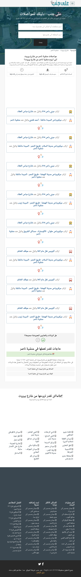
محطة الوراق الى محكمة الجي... (68, 522)
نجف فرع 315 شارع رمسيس (15, 549)
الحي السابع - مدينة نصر (50, 437)
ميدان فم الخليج (34, 457)
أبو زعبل (17, 440)
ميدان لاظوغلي (14, 432)
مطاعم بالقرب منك (15, 570)
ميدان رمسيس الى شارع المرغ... (32, 533)
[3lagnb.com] (57, 3)
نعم (43, 340)
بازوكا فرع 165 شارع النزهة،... (15, 525)
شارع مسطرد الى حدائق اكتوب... (68, 516)
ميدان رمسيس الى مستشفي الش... (32, 510)
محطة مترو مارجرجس (67, 457)
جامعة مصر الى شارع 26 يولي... (69, 528)
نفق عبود (16, 436)
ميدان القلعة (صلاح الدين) (67, 440)
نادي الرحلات (49, 432)
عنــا (24, 570)
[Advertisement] (40, 94)
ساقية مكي (32, 445)
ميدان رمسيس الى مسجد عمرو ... (32, 522)
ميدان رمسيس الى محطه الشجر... (32, 528)
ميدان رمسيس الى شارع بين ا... (50, 551)
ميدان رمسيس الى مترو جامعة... (50, 516)
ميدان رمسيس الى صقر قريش (50, 510)
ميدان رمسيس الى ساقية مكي (50, 539)
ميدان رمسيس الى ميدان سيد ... (32, 545)
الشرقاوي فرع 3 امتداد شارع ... (15, 514)
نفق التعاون (66, 445)
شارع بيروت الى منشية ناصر (68, 551)
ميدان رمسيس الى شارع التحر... (50, 522)
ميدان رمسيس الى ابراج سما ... (32, 516)
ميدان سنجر (49, 446)
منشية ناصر (54, 50)
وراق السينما (49, 442)
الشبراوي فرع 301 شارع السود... (14, 508)
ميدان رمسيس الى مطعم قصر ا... (32, 539)
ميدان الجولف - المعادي (32, 451)
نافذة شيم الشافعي (68, 433)
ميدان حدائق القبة (33, 440)
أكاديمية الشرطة (69, 451)
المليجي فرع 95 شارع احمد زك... (15, 531)
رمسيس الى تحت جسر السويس (68, 545)
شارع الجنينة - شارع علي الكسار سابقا (15, 446)
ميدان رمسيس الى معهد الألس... (32, 551)
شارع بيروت (64, 50)
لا (37, 340)
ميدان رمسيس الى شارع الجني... (50, 545)
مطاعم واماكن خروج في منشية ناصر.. (39, 354)
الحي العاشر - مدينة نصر (33, 433)
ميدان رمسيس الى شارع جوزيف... (50, 528)
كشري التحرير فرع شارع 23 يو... (14, 537)
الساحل (17, 453)
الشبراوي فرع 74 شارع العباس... (14, 520)
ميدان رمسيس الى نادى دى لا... (68, 510)
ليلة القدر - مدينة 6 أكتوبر (50, 452)
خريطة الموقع (30, 570)
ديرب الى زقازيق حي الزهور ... (68, 533)
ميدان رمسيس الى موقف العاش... (50, 533)
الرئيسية (73, 50)
